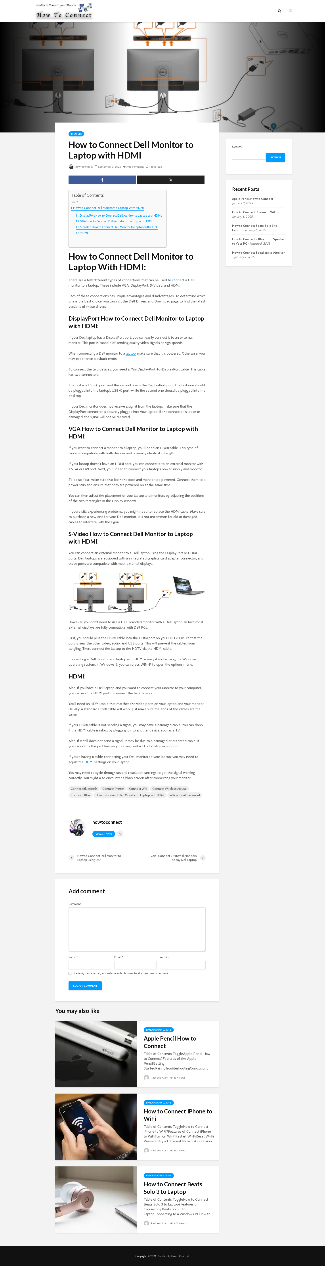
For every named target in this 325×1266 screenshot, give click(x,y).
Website (164, 957)
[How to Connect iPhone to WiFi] (96, 1126)
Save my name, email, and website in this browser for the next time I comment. (121, 973)
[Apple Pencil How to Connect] (96, 1053)
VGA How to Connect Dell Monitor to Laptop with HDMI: (116, 221)
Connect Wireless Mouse (169, 789)
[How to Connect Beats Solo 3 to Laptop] (96, 1199)
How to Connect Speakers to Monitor (258, 253)
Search (237, 147)
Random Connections (158, 1029)
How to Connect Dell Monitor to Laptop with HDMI (130, 795)
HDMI (89, 762)
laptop (131, 353)
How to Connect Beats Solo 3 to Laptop (173, 1188)
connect (178, 280)
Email (118, 957)
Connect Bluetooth (84, 789)
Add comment (135, 166)
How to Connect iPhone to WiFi (178, 1115)
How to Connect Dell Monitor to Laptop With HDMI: (108, 208)
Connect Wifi (138, 789)
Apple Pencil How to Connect (170, 1042)
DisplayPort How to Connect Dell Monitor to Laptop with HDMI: (121, 215)
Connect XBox (80, 795)
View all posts (104, 834)
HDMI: (84, 232)
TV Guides (76, 133)
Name (73, 957)
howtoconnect (84, 166)
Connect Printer (113, 789)
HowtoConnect (180, 1256)
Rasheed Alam (159, 1077)
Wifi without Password (185, 795)
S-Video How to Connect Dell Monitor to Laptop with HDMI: (119, 227)
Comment (75, 904)
